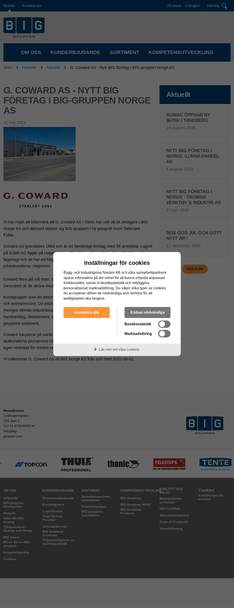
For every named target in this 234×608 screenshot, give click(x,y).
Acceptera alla (86, 312)
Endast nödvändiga (147, 312)
